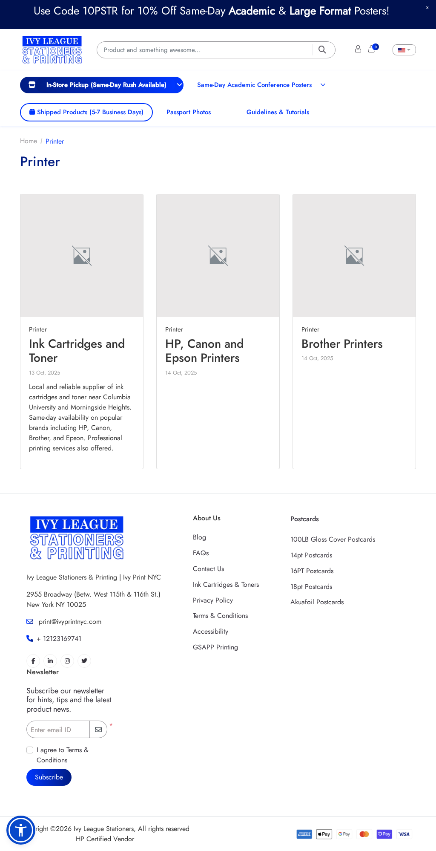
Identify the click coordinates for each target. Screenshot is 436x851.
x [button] (427, 7)
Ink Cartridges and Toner (77, 351)
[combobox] (404, 49)
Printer (38, 329)
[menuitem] (102, 84)
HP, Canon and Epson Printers (204, 351)
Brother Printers (342, 343)
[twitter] (84, 661)
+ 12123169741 (59, 638)
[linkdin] (50, 661)
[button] (21, 830)
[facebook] (33, 661)
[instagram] (67, 661)
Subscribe (49, 777)
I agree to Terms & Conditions (63, 755)
